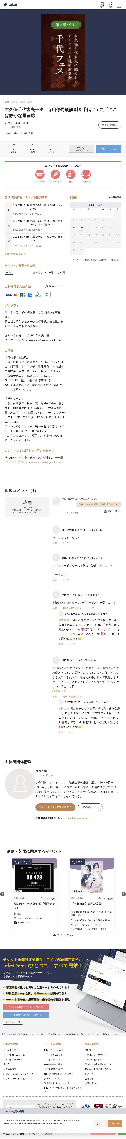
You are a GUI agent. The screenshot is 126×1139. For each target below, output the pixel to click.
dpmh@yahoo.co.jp (77, 817)
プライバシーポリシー (95, 1054)
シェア (66, 543)
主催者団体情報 (109, 125)
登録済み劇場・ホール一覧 (57, 1083)
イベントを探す (10, 1050)
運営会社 (89, 1073)
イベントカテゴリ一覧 (14, 1054)
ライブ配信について (53, 1069)
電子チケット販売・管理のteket (15, 1034)
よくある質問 (9, 1069)
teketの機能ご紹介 (53, 1064)
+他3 (21, 1134)
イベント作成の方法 (53, 1054)
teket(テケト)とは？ (54, 1050)
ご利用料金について (53, 1059)
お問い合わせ (91, 1083)
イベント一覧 (37, 1034)
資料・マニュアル (52, 1078)
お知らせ (89, 1078)
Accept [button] (115, 1123)
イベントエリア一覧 (13, 1059)
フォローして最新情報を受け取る (55, 807)
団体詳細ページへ (90, 807)
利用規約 (89, 1050)
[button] (54, 935)
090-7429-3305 (14, 462)
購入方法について (56, 286)
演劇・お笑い (11, 102)
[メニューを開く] (119, 4)
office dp (41, 770)
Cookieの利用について (96, 1059)
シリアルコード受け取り (15, 1078)
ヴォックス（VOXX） (42, 1133)
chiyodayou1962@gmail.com (43, 462)
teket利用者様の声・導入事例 (58, 1073)
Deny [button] (99, 1124)
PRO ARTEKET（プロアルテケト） (20, 1073)
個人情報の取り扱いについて (99, 1064)
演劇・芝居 (26, 102)
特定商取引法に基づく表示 (98, 1069)
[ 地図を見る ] (15, 127)
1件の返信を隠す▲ (72, 608)
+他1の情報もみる (15, 254)
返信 (54, 543)
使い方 (6, 1064)
